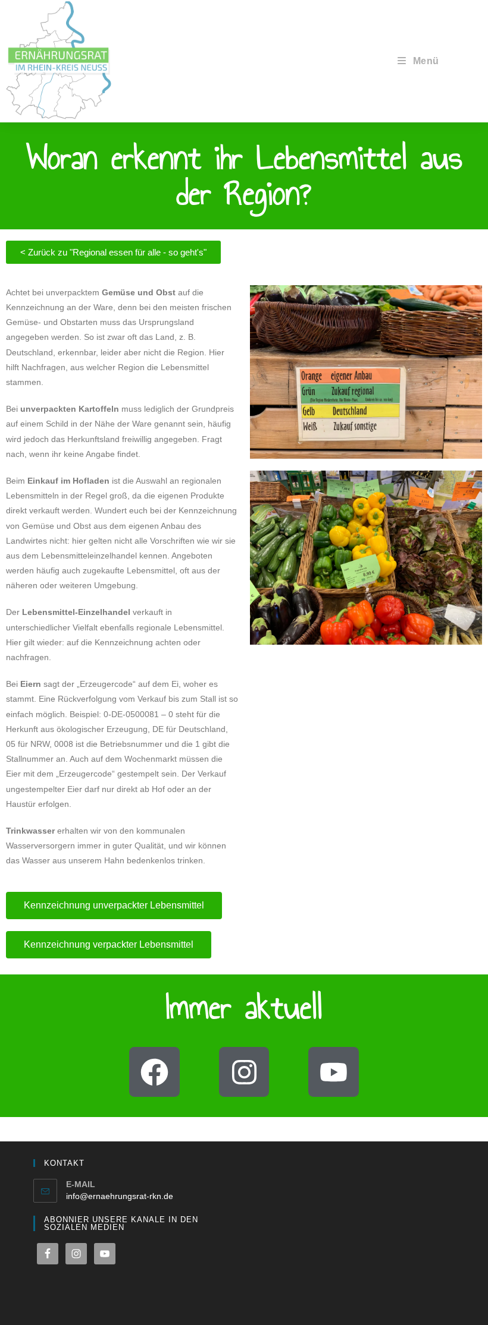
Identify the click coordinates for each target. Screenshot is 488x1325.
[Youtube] (333, 1072)
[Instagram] (244, 1072)
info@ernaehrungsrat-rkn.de (119, 1196)
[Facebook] (154, 1072)
